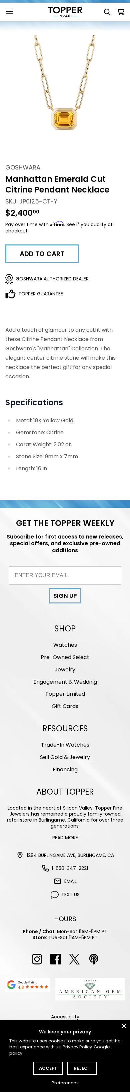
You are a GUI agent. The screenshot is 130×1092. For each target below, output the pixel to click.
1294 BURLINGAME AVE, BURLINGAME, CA (70, 855)
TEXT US (70, 894)
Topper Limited (65, 694)
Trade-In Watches (65, 745)
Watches (65, 645)
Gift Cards (65, 706)
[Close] (124, 1026)
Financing (65, 769)
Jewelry (65, 669)
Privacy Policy (77, 1047)
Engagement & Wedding (65, 682)
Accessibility (65, 1016)
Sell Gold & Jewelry (65, 757)
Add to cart (42, 253)
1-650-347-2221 (70, 868)
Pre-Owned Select (65, 657)
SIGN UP (65, 595)
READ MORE (65, 837)
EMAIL (70, 881)
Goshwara (22, 167)
